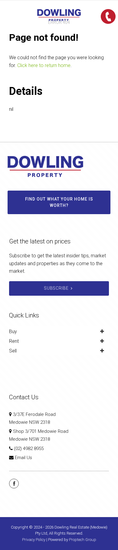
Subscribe (56, 288)
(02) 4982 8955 (29, 448)
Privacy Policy (33, 539)
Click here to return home (43, 65)
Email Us (23, 457)
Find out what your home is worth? (59, 202)
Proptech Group (82, 539)
